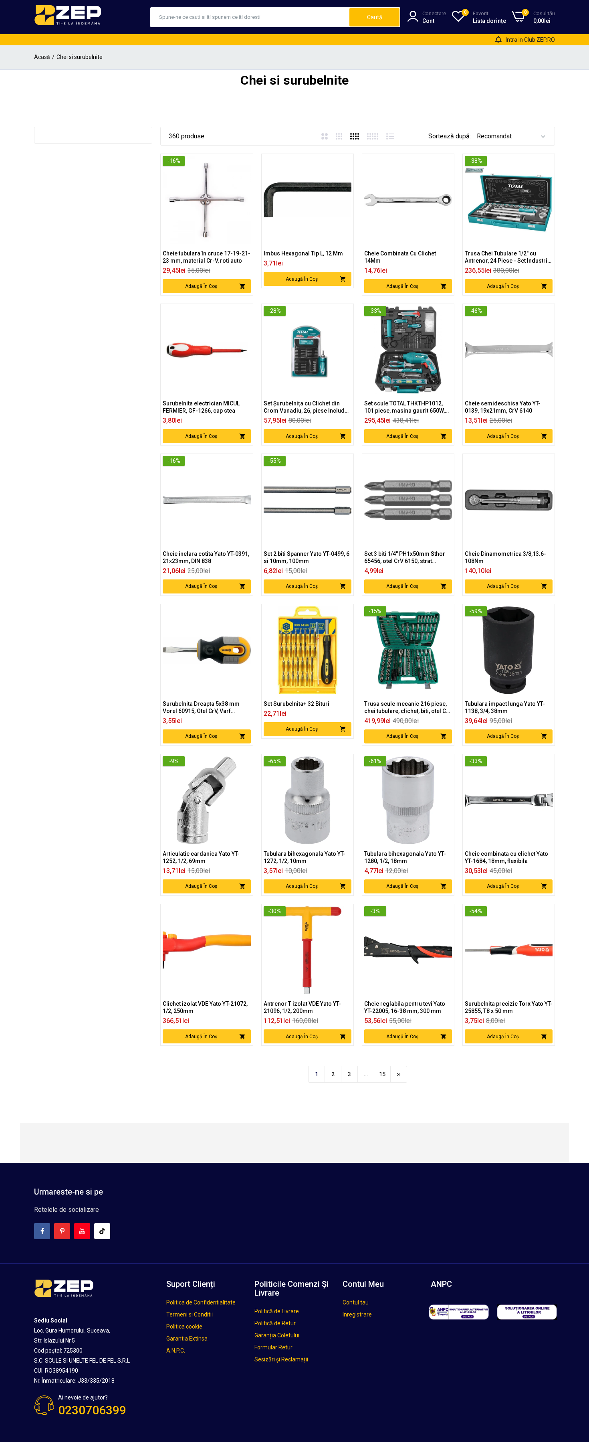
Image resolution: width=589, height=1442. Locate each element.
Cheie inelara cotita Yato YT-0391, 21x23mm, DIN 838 (206, 557)
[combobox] (250, 17)
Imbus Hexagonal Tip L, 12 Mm (303, 253)
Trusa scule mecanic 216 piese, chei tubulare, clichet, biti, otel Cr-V (407, 708)
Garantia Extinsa (187, 1338)
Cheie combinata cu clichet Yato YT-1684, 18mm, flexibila (506, 857)
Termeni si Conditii (189, 1314)
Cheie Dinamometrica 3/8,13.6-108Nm (505, 557)
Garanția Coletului (276, 1335)
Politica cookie (184, 1326)
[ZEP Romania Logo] (68, 17)
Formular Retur (273, 1347)
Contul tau (356, 1302)
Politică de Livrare (276, 1311)
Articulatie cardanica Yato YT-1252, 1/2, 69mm (201, 857)
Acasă (42, 57)
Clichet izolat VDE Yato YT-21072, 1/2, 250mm (205, 1007)
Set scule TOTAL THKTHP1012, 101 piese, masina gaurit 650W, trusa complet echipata (404, 407)
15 (382, 1074)
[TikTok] (102, 1231)
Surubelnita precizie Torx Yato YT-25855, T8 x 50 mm (509, 1007)
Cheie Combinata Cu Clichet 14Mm (400, 257)
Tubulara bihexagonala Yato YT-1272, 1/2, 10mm (304, 857)
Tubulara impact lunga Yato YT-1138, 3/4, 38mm (505, 707)
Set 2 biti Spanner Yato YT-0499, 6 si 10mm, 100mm (306, 557)
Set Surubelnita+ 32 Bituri (296, 704)
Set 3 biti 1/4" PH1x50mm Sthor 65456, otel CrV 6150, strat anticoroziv (404, 558)
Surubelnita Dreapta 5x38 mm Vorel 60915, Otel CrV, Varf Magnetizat (201, 708)
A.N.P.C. (175, 1350)
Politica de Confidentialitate (201, 1302)
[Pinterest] (62, 1231)
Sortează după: (449, 136)
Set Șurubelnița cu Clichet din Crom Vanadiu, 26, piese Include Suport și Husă (306, 407)
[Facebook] (42, 1231)
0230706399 (92, 1410)
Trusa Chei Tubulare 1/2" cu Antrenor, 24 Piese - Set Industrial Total (508, 257)
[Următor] (399, 1074)
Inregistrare (357, 1314)
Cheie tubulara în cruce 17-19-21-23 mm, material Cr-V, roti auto (206, 257)
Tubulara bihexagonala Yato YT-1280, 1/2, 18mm (405, 857)
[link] (244, 163)
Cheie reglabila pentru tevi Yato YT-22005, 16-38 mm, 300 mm (404, 1007)
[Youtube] (82, 1231)
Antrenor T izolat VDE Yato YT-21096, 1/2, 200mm (302, 1007)
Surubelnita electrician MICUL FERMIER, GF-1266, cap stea (201, 407)
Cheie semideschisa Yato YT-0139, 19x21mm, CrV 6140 (503, 407)
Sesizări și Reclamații (281, 1359)
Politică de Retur (275, 1323)
